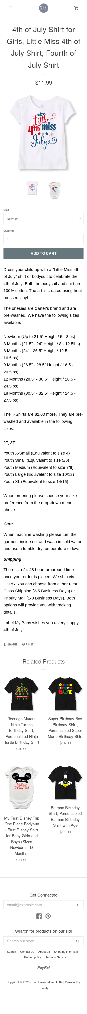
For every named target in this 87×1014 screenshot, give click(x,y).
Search (11, 951)
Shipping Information (67, 951)
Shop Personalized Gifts (46, 982)
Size (6, 210)
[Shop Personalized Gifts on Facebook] (39, 916)
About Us (44, 951)
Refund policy (33, 957)
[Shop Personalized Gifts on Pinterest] (48, 916)
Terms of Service (56, 957)
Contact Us (27, 951)
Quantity (9, 230)
